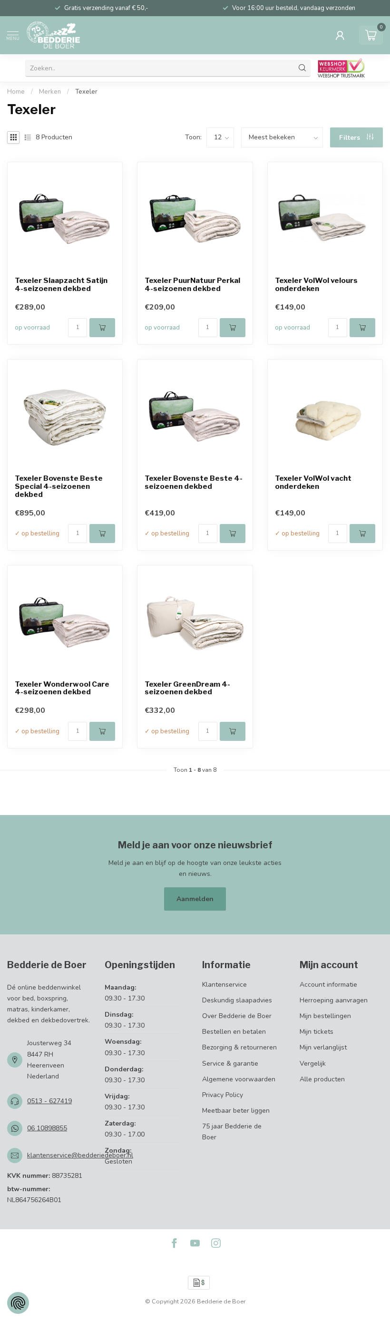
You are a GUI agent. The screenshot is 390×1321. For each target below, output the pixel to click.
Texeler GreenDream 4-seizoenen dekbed (187, 688)
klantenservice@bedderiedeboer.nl (80, 1155)
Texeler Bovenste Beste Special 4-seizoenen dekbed (59, 487)
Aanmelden (195, 898)
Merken (50, 91)
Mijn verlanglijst (323, 1047)
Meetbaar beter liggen (236, 1110)
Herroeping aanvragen (334, 1000)
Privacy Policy (222, 1094)
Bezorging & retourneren (239, 1047)
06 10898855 (47, 1128)
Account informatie (328, 984)
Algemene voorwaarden (238, 1079)
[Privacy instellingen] (18, 1303)
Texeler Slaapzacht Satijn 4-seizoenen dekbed (61, 285)
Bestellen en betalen (234, 1031)
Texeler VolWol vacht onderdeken (313, 483)
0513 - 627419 (49, 1101)
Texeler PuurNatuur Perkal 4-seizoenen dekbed (192, 285)
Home (16, 91)
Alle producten (322, 1079)
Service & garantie (230, 1063)
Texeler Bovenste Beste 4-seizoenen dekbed (194, 483)
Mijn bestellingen (325, 1015)
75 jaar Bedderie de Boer (232, 1132)
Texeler (86, 91)
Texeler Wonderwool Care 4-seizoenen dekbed (62, 688)
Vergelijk (313, 1063)
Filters (350, 137)
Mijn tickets (316, 1031)
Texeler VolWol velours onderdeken (316, 285)
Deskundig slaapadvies (237, 1000)
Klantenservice (224, 984)
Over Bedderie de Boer (237, 1015)
